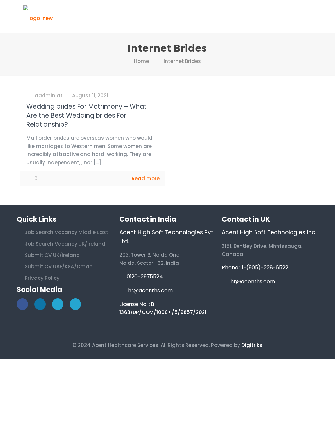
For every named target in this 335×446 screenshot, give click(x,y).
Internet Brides (182, 61)
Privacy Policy (42, 278)
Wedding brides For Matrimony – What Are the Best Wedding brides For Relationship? (86, 115)
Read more (146, 178)
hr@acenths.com (150, 290)
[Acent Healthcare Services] (38, 16)
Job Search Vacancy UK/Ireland (65, 243)
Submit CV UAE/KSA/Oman (59, 266)
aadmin (45, 95)
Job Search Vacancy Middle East (66, 232)
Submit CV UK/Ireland (52, 255)
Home (141, 61)
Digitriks (251, 345)
